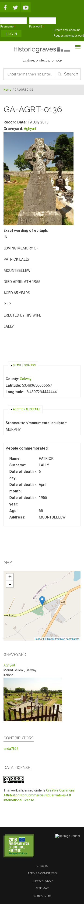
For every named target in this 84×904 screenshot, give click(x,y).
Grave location (24, 365)
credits (42, 865)
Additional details (26, 409)
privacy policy (42, 880)
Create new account (67, 30)
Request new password (69, 35)
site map (42, 888)
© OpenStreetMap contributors (62, 639)
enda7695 (11, 748)
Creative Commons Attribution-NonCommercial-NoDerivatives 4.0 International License (39, 795)
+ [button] (9, 577)
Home (7, 89)
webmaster (42, 895)
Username (7, 26)
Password (36, 26)
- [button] (10, 584)
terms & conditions (42, 873)
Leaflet (38, 639)
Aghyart (30, 128)
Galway (26, 379)
